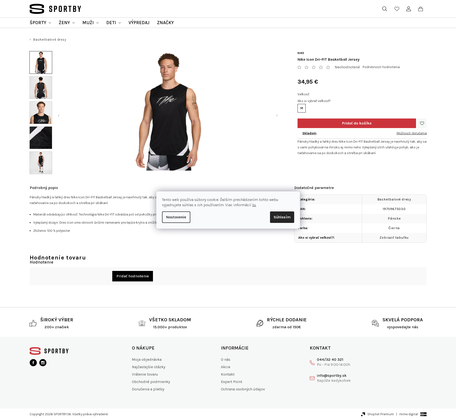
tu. (254, 205)
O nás (225, 359)
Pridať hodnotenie (132, 276)
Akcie (225, 367)
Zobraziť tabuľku (394, 238)
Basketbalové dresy (394, 199)
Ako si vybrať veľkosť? (314, 101)
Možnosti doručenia (412, 133)
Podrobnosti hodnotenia (381, 67)
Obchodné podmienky (151, 381)
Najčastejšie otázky (148, 367)
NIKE (301, 53)
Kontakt (228, 374)
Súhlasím (282, 217)
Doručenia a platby (148, 389)
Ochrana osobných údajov (243, 389)
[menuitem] (40, 23)
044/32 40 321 (330, 359)
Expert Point (231, 381)
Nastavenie (176, 217)
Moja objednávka (147, 359)
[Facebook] (33, 362)
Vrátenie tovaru (145, 374)
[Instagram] (42, 362)
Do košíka (357, 123)
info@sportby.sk (332, 375)
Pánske (394, 218)
